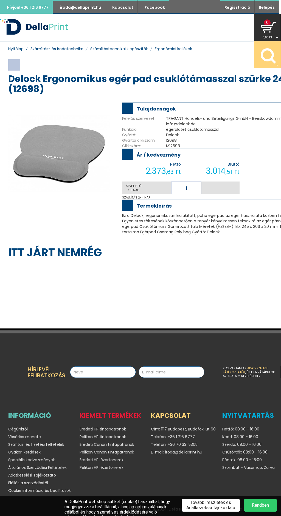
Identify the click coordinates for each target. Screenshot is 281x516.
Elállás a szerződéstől (28, 483)
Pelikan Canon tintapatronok (107, 452)
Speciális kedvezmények (31, 460)
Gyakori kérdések (24, 452)
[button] (267, 27)
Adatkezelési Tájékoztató (32, 475)
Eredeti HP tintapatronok (103, 429)
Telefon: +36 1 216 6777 (173, 437)
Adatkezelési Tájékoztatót (245, 370)
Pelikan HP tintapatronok (103, 437)
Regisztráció (237, 7)
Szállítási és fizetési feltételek (36, 444)
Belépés (267, 7)
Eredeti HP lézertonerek (101, 460)
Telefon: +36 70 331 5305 (174, 444)
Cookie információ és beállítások (39, 490)
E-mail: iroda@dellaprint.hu (176, 452)
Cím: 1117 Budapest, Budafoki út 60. (182, 429)
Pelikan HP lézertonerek (101, 467)
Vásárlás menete (24, 437)
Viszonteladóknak (199, 27)
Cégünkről (153, 27)
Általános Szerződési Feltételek (37, 467)
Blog (238, 27)
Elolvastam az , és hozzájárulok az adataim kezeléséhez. (249, 372)
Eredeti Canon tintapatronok (107, 444)
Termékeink (117, 27)
